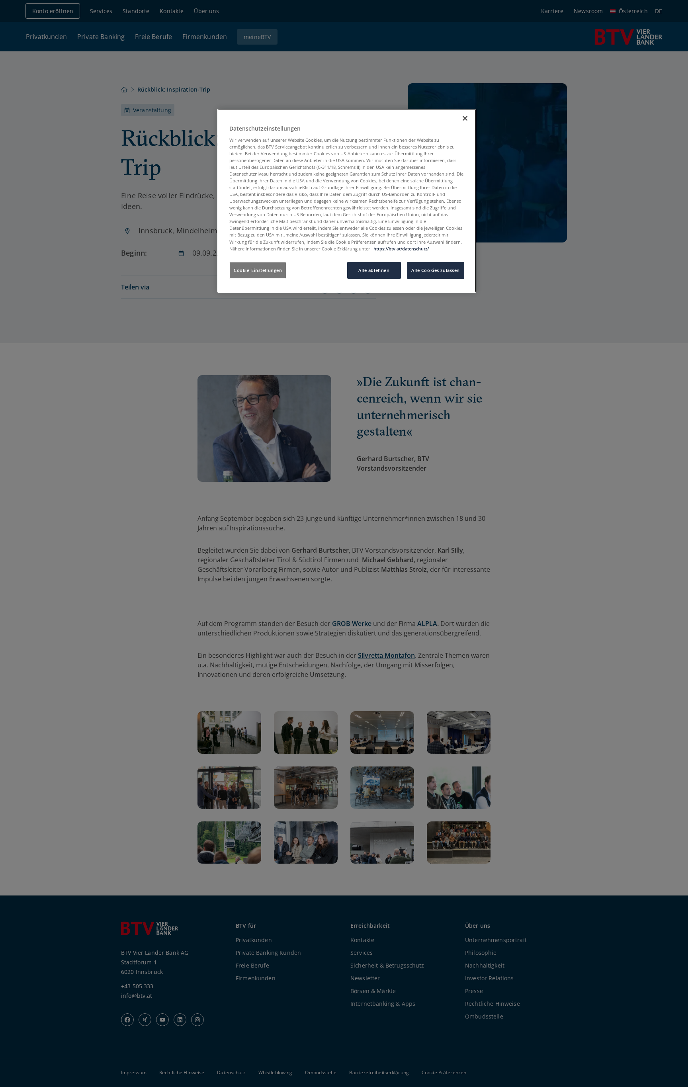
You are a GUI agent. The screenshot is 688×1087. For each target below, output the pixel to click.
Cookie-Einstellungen (258, 270)
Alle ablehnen (373, 270)
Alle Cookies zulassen (435, 270)
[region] (346, 201)
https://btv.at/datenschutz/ (401, 249)
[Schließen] (465, 118)
